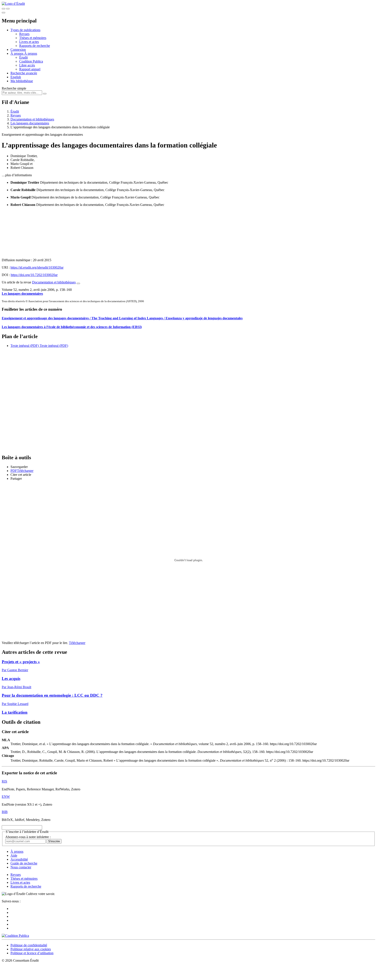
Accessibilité (19, 859)
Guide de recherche (23, 863)
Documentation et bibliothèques (32, 119)
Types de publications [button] (25, 30)
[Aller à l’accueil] (13, 3)
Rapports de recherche (34, 45)
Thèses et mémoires (32, 38)
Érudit (23, 57)
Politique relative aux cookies (30, 949)
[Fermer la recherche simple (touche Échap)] (8, 8)
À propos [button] (17, 53)
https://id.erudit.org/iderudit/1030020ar (36, 267)
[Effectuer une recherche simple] (3, 8)
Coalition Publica (31, 61)
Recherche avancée (23, 73)
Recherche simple (14, 88)
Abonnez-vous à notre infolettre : (28, 837)
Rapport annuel (29, 69)
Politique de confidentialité (28, 945)
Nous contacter (20, 867)
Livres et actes (29, 42)
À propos (30, 53)
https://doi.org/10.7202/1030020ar (34, 275)
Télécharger (77, 643)
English (15, 77)
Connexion (18, 49)
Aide (13, 855)
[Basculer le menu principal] (3, 12)
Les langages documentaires (29, 123)
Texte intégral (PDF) (24, 345)
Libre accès (27, 65)
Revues (24, 34)
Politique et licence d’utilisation (31, 953)
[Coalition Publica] (15, 935)
